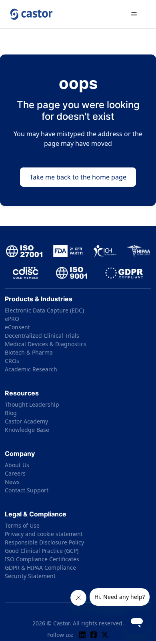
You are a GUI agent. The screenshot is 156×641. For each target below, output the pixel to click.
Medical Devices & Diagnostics (45, 344)
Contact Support (26, 490)
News (12, 482)
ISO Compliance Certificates (42, 559)
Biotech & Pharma (29, 352)
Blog (11, 413)
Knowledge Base (27, 429)
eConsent (17, 327)
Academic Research (31, 369)
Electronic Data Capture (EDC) (44, 310)
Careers (15, 473)
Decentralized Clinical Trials (42, 335)
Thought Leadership (32, 404)
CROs (12, 361)
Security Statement (30, 576)
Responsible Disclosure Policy (44, 542)
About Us (17, 465)
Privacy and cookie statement (44, 534)
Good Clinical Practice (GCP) (41, 550)
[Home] (31, 14)
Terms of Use (22, 525)
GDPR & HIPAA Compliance (40, 567)
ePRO (12, 319)
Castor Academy (26, 421)
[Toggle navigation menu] (134, 14)
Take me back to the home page (78, 177)
